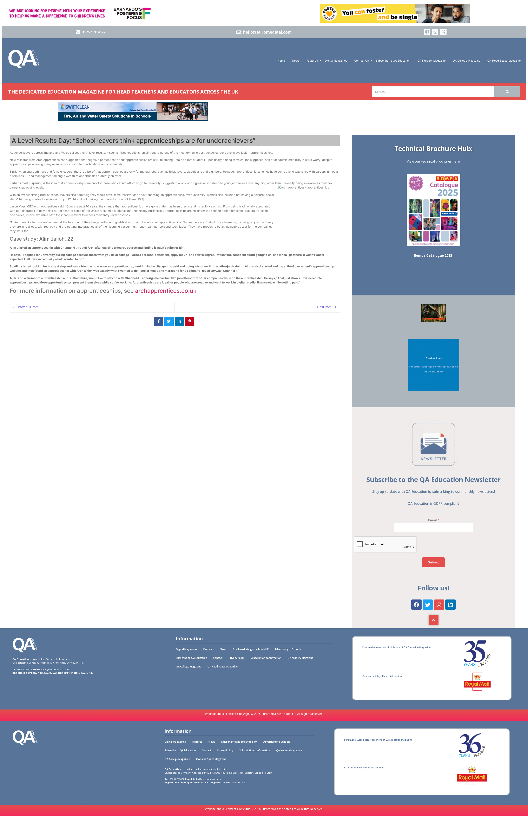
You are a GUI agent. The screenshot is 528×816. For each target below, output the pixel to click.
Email (433, 520)
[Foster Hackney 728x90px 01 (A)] (395, 21)
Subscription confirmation (266, 658)
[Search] (507, 91)
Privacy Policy (236, 658)
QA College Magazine (466, 60)
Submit (433, 562)
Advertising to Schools (288, 649)
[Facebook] (427, 32)
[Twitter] (428, 604)
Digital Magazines (336, 60)
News (295, 60)
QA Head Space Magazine (504, 60)
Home (281, 60)
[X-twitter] (443, 32)
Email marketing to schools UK (251, 649)
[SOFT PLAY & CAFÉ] (433, 321)
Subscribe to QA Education (393, 60)
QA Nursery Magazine (431, 60)
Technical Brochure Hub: (433, 148)
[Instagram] (435, 32)
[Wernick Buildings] (433, 389)
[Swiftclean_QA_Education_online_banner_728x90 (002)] (133, 120)
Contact (218, 658)
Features (312, 60)
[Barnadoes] (133, 13)
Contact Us (361, 60)
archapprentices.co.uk (166, 290)
